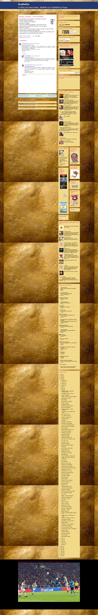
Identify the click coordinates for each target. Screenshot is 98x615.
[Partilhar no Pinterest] (39, 36)
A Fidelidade (63, 446)
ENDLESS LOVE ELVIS (65, 341)
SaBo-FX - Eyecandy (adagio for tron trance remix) (69, 361)
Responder (23, 51)
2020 (61, 375)
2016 (61, 548)
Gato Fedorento (63, 364)
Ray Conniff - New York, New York (67, 393)
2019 (61, 377)
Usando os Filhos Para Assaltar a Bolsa (68, 456)
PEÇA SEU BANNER (64, 338)
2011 (61, 555)
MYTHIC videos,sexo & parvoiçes (66, 360)
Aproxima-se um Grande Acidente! (67, 472)
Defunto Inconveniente (65, 449)
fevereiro (63, 543)
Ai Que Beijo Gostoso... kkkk (66, 486)
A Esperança (63, 353)
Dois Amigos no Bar (64, 483)
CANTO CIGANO (64, 314)
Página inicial (38, 95)
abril (62, 539)
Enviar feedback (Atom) (39, 99)
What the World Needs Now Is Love (67, 429)
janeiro (63, 544)
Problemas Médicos (64, 522)
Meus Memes (42, 10)
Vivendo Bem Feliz (64, 287)
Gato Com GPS (64, 460)
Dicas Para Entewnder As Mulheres (67, 445)
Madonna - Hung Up (65, 402)
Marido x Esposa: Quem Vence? (66, 497)
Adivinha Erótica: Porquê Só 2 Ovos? (70, 260)
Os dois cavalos (66, 94)
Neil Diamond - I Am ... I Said (66, 470)
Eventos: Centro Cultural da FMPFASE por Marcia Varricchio (68, 316)
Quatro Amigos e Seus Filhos (66, 506)
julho (63, 388)
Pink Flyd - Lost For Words (66, 463)
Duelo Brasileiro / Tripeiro (65, 536)
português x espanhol (26, 37)
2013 (61, 552)
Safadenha (62, 357)
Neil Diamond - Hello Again (66, 432)
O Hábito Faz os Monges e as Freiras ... (68, 517)
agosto (63, 386)
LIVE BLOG (63, 334)
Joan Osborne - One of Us (65, 498)
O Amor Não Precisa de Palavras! (67, 466)
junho (63, 389)
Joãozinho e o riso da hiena (68, 254)
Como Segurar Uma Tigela (65, 519)
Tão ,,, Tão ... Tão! (64, 440)
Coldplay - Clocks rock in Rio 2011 (67, 495)
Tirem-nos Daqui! (64, 534)
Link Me (36, 10)
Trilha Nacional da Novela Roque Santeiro (68, 467)
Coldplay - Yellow (64, 484)
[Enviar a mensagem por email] (35, 36)
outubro (63, 383)
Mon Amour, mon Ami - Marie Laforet (70, 132)
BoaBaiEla (23, 4)
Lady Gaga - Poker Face (65, 414)
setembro (63, 385)
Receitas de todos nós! (64, 297)
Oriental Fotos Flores (64, 301)
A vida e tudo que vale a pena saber (66, 311)
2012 (61, 554)
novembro (63, 381)
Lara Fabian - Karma (65, 442)
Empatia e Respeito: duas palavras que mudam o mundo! (68, 289)
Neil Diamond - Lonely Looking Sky (67, 524)
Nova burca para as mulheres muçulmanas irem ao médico (71, 227)
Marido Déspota (64, 399)
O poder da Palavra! (64, 348)
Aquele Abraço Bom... (65, 477)
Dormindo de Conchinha (65, 489)
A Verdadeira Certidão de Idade (66, 488)
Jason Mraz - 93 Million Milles (66, 508)
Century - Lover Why (65, 503)
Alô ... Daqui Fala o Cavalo (66, 415)
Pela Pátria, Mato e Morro (65, 469)
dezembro (63, 380)
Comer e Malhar (67, 116)
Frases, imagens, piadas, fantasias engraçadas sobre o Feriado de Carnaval (69, 322)
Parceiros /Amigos (58, 10)
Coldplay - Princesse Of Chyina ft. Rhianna (68, 396)
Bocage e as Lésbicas (64, 501)
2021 (61, 374)
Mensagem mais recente (24, 95)
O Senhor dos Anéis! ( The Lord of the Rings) (68, 516)
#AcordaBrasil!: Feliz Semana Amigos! (67, 326)
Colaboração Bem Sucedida (66, 398)
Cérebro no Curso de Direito (65, 306)
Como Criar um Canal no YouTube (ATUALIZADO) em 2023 (66, 294)
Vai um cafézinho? (67, 140)
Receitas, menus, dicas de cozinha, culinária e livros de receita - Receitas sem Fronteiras (68, 367)
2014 (61, 551)
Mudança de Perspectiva (65, 443)
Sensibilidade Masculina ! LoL (66, 437)
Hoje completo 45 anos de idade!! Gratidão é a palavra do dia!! (68, 331)
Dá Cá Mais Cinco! (64, 461)
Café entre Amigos (64, 329)
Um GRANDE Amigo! (65, 418)
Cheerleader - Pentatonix (65, 533)
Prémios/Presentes (29, 10)
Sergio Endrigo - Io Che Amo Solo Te (67, 520)
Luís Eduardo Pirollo (25, 43)
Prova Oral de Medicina (65, 474)
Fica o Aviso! (63, 494)
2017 (61, 546)
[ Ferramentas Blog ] (64, 292)
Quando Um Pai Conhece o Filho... (67, 405)
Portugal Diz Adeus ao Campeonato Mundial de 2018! (67, 391)
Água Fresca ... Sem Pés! (65, 509)
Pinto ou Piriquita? (64, 428)
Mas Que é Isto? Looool (65, 505)
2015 (61, 549)
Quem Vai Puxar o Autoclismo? (66, 401)
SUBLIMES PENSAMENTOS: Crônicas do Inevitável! (68, 347)
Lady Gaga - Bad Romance (66, 407)
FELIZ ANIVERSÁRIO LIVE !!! (65, 127)
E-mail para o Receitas (64, 298)
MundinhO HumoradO (65, 356)
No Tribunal (63, 420)
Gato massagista (63, 137)
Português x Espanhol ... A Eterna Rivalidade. (67, 409)
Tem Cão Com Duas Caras (65, 481)
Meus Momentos (50, 10)
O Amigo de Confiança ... (65, 531)
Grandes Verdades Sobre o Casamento (67, 426)
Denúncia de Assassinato (65, 435)
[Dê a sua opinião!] (36, 36)
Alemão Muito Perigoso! (65, 434)
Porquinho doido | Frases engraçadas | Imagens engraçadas (69, 320)
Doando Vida (63, 310)
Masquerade (63, 352)
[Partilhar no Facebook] (38, 36)
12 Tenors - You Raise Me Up (66, 417)
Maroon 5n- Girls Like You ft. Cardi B (68, 491)
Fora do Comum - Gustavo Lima (66, 448)
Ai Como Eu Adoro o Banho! (66, 525)
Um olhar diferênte (64, 335)
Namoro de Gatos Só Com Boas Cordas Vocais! (68, 412)
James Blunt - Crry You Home (66, 452)
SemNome (76, 187)
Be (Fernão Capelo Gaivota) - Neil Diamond (68, 528)
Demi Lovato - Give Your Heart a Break (68, 438)
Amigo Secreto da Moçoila (68, 100)
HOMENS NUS (66, 248)
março (63, 541)
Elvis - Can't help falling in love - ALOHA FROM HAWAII (68, 343)
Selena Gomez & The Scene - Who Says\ (71, 271)
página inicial (21, 10)
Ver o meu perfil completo (62, 164)
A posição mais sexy (67, 237)
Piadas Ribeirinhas (64, 454)
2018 (61, 379)
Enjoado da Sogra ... (64, 530)
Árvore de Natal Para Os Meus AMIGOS (69, 111)
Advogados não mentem (65, 404)
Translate (67, 40)
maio (62, 538)
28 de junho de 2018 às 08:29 (34, 43)
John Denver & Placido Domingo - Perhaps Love (68, 513)
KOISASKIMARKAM (64, 325)
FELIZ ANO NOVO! (67, 121)
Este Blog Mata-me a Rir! (65, 451)
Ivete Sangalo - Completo (65, 475)
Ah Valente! (63, 500)
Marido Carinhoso (64, 478)
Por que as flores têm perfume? (65, 302)
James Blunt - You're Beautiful (66, 423)
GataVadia (62, 155)
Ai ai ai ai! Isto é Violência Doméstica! (67, 424)
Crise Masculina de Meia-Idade (66, 492)
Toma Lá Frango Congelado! (66, 431)
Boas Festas (64, 276)
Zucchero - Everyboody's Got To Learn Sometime (68, 458)
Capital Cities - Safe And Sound (66, 480)
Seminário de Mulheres (65, 395)
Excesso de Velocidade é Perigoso (66, 527)
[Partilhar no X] (37, 36)
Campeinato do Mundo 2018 (66, 421)
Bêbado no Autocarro (65, 511)
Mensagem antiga (52, 95)
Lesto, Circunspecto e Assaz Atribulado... (71, 242)
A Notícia (65, 265)
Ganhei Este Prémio (67, 105)
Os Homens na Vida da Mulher (66, 464)
